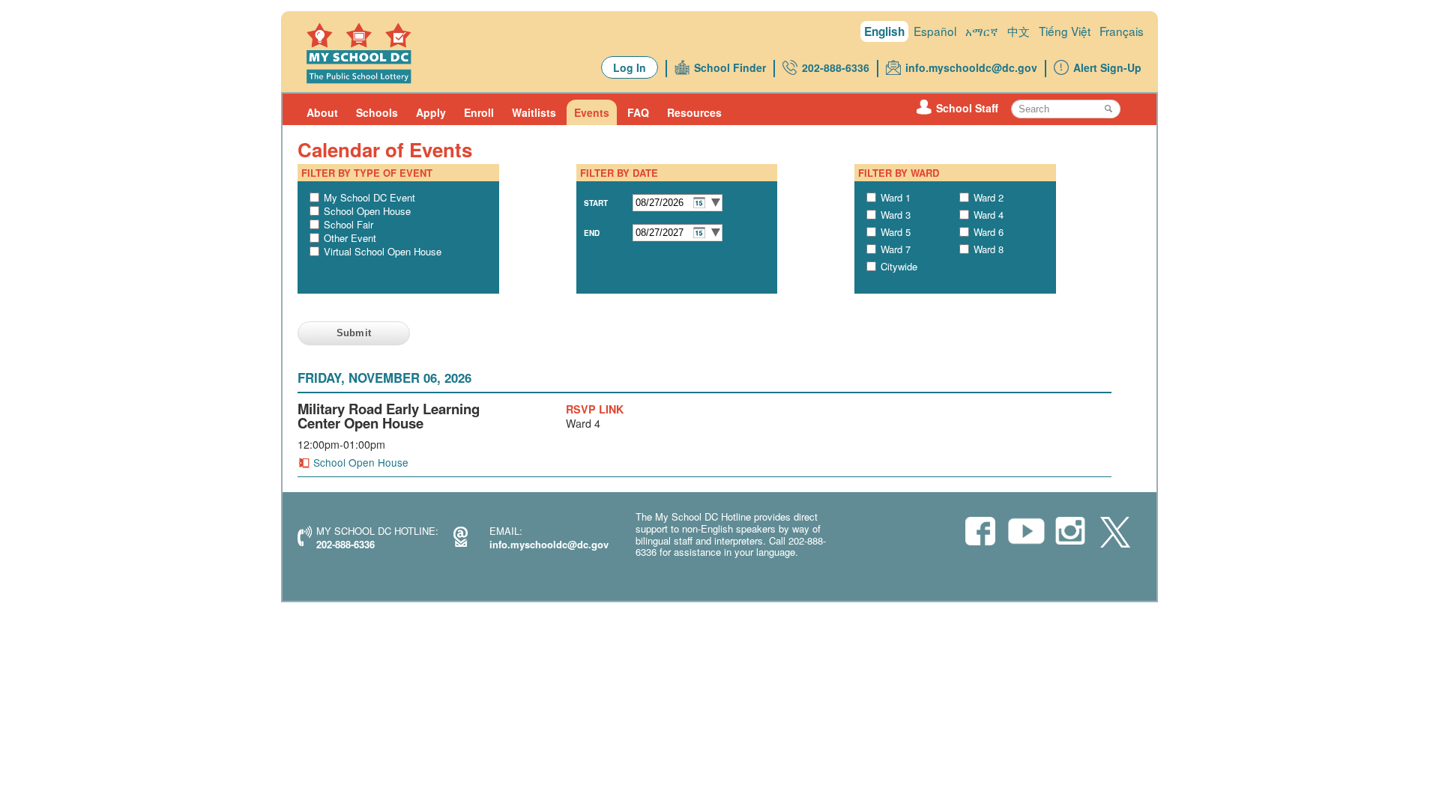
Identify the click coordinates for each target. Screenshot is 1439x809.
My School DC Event (369, 197)
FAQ (638, 112)
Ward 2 (989, 197)
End (592, 233)
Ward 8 (989, 249)
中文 (1018, 30)
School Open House (367, 211)
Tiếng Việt (1064, 30)
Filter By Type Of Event (366, 173)
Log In (629, 67)
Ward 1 (896, 197)
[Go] (1112, 109)
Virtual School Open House (382, 251)
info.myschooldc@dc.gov (971, 67)
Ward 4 (989, 214)
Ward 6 (989, 232)
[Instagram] (1070, 531)
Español (935, 30)
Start (596, 203)
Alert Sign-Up (1107, 67)
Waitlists (534, 112)
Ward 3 (896, 214)
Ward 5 (896, 232)
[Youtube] (1025, 535)
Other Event (350, 238)
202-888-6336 (835, 67)
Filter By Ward (898, 173)
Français (1121, 30)
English (884, 31)
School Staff (967, 108)
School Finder (730, 67)
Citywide (899, 266)
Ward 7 (896, 249)
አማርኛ (981, 30)
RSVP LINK (595, 409)
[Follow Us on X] (1115, 533)
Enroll (479, 112)
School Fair (348, 224)
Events (591, 112)
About (322, 112)
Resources (694, 112)
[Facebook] (980, 532)
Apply (431, 112)
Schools (377, 112)
